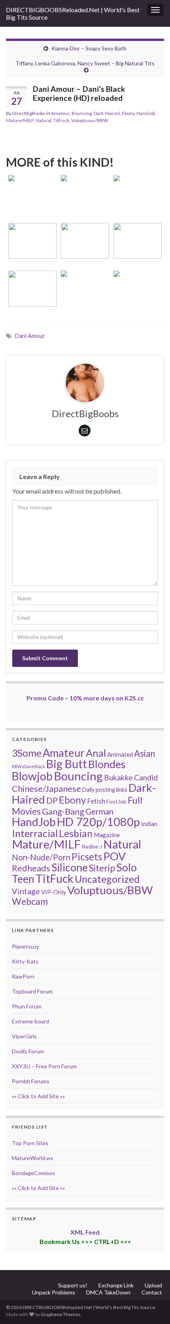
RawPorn (23, 976)
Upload (153, 1285)
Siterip (102, 867)
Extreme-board (30, 1021)
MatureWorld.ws (32, 1158)
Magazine (107, 834)
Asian (144, 753)
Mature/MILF (20, 120)
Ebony (128, 113)
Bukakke (118, 777)
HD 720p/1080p (98, 821)
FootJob (116, 801)
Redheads (31, 868)
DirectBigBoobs (28, 113)
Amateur (60, 113)
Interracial (35, 833)
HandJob (145, 113)
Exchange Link (116, 1285)
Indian (149, 823)
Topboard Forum (32, 991)
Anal (96, 753)
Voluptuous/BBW (89, 120)
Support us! (72, 1285)
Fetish (96, 801)
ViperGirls (24, 1036)
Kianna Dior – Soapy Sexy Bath (89, 48)
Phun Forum (27, 1006)
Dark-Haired (107, 113)
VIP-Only (53, 891)
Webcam (30, 901)
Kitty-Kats (25, 961)
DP (52, 800)
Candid (146, 777)
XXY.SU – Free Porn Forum (44, 1066)
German (99, 811)
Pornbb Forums (30, 1081)
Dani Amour (30, 335)
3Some (27, 753)
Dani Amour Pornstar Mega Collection (85, 241)
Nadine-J (92, 846)
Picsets (87, 856)
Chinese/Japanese (46, 788)
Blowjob (32, 776)
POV (114, 856)
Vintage (26, 891)
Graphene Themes (61, 1314)
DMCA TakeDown (108, 1292)
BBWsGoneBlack (28, 766)
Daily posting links (104, 789)
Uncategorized (107, 879)
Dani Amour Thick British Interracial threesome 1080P (32, 230)
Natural (43, 120)
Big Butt (66, 764)
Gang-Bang (63, 811)
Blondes (107, 764)
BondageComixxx (33, 1173)
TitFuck (61, 120)
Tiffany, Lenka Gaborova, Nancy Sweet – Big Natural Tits (85, 63)
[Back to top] (152, 1306)
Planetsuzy (25, 946)
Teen (23, 879)
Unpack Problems (53, 1292)
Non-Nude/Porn (41, 857)
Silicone (69, 867)
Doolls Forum (28, 1051)
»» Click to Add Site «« (38, 1096)
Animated (120, 754)
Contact (152, 1292)
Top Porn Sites (30, 1143)
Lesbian (76, 833)
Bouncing (82, 113)
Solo (126, 867)
